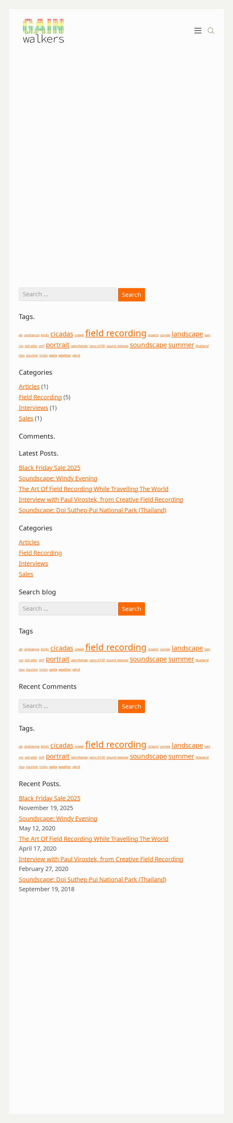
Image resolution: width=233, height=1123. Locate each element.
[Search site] (211, 30)
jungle (165, 335)
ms (21, 346)
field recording (116, 333)
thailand (202, 346)
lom (207, 335)
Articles (29, 386)
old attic (31, 346)
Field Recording (40, 397)
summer (181, 344)
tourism (32, 355)
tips (22, 355)
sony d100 (97, 346)
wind (76, 355)
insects (153, 335)
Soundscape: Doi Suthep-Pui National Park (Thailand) (92, 510)
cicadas (61, 333)
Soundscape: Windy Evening (58, 478)
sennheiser (79, 346)
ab (21, 335)
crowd (79, 335)
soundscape (148, 344)
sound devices (117, 346)
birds (45, 335)
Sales (26, 418)
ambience (31, 335)
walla (53, 355)
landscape (187, 333)
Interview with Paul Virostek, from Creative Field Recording (101, 499)
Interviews (33, 408)
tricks (43, 355)
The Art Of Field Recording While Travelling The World (93, 489)
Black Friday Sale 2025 (49, 467)
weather (65, 355)
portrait (57, 344)
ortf (41, 346)
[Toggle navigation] (197, 30)
